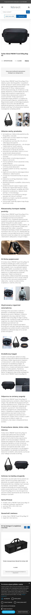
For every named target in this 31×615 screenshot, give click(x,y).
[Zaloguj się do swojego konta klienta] (29, 7)
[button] (2, 36)
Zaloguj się (21, 16)
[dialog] (15, 598)
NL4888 (15, 567)
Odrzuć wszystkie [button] (23, 612)
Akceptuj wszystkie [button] (8, 612)
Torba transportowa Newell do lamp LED (15, 561)
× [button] (29, 583)
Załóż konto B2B (9, 16)
